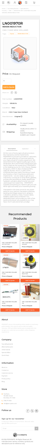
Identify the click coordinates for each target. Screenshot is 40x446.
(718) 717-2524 (8, 400)
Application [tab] (25, 148)
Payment (4, 375)
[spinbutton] (7, 81)
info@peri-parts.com (10, 403)
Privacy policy (6, 378)
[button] (10, 80)
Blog (3, 381)
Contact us (5, 370)
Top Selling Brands (13, 8)
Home (3, 8)
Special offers (6, 352)
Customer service (7, 373)
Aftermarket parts (7, 346)
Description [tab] (12, 148)
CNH (10, 10)
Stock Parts (5, 355)
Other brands (6, 349)
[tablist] (20, 149)
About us (4, 367)
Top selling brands (7, 344)
